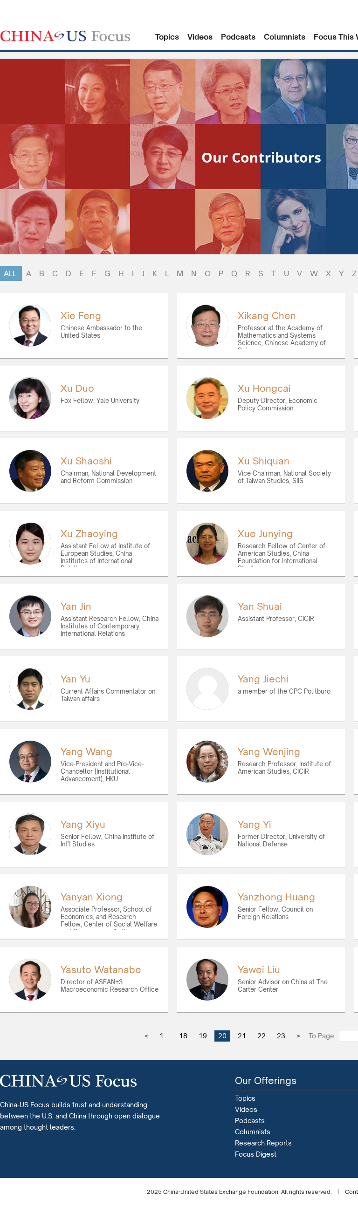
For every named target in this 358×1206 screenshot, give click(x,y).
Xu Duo (77, 388)
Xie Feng (81, 315)
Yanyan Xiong (92, 897)
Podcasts (238, 36)
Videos (200, 36)
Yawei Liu (259, 969)
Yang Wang (86, 751)
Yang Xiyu (83, 824)
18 (183, 1036)
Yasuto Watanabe (101, 969)
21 (242, 1036)
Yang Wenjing (269, 751)
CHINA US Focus (65, 36)
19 (203, 1036)
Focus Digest (255, 1154)
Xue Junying (265, 533)
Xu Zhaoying (89, 533)
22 (261, 1036)
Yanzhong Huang (276, 897)
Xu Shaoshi (86, 461)
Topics (167, 36)
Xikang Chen (267, 315)
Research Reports (263, 1143)
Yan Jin (76, 606)
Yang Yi (254, 824)
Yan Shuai (260, 606)
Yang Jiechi (263, 679)
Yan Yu (75, 679)
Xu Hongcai (264, 388)
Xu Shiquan (263, 461)
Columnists (284, 36)
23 (281, 1036)
